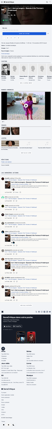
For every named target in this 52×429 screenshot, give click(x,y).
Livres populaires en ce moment (35, 372)
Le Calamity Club (31, 368)
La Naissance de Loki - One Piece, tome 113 (12, 382)
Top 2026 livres (31, 366)
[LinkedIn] (47, 312)
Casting (4, 61)
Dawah (7, 286)
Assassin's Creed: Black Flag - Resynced (11, 370)
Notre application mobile (7, 395)
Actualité (3, 360)
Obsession (4, 356)
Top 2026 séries (31, 354)
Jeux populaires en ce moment (9, 372)
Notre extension (5, 397)
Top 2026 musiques (32, 378)
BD (2, 375)
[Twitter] (36, 312)
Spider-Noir (29, 356)
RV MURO (7, 277)
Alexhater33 (8, 250)
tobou (6, 231)
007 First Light (5, 368)
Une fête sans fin (5, 380)
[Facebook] (39, 312)
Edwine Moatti (23, 76)
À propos (3, 392)
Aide (2, 400)
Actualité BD (4, 384)
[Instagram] (42, 312)
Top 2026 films (5, 354)
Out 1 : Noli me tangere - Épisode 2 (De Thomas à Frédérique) (28, 6)
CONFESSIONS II (31, 380)
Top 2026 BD (4, 378)
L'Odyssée (4, 358)
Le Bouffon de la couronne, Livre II (36, 370)
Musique (30, 375)
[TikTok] (44, 312)
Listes (3, 138)
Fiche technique (5, 53)
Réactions (5, 159)
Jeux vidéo (5, 363)
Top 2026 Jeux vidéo (6, 366)
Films (9, 6)
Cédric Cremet (9, 214)
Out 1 (7, 48)
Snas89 (7, 178)
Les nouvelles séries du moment (35, 360)
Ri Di (6, 197)
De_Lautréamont (9, 222)
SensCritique (3, 6)
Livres (29, 363)
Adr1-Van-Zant (9, 258)
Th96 (6, 205)
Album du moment (31, 384)
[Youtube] (50, 312)
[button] (50, 2)
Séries (29, 351)
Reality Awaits (30, 382)
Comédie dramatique (15, 6)
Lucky (28, 358)
